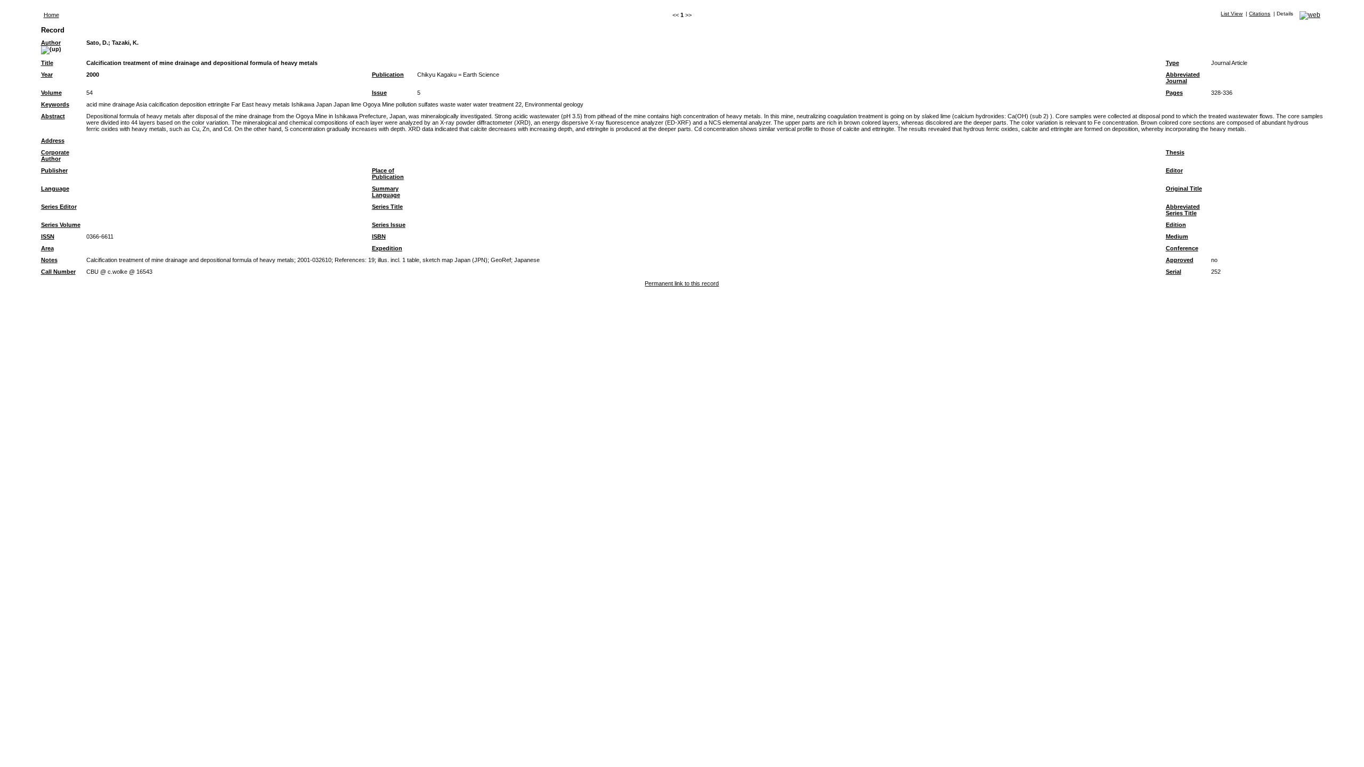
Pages (1174, 92)
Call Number (58, 271)
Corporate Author (55, 155)
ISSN (47, 236)
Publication (388, 74)
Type (1172, 63)
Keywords (55, 104)
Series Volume (60, 225)
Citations (1259, 14)
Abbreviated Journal (1183, 77)
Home (51, 15)
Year (47, 74)
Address (52, 140)
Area (47, 248)
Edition (1176, 225)
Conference (1182, 248)
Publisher (54, 170)
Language (55, 188)
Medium (1177, 236)
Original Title (1184, 188)
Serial (1173, 271)
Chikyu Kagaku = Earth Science (458, 74)
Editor (1174, 170)
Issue (379, 92)
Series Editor (59, 206)
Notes (49, 260)
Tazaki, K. (125, 42)
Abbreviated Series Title (1183, 209)
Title (47, 63)
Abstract (53, 116)
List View (1232, 14)
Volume (51, 92)
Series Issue (388, 225)
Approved (1180, 260)
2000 (92, 74)
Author (51, 42)
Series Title (387, 206)
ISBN (379, 236)
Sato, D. (97, 42)
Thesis (1175, 152)
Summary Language (386, 191)
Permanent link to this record (682, 283)
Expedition (387, 248)
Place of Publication (388, 173)
